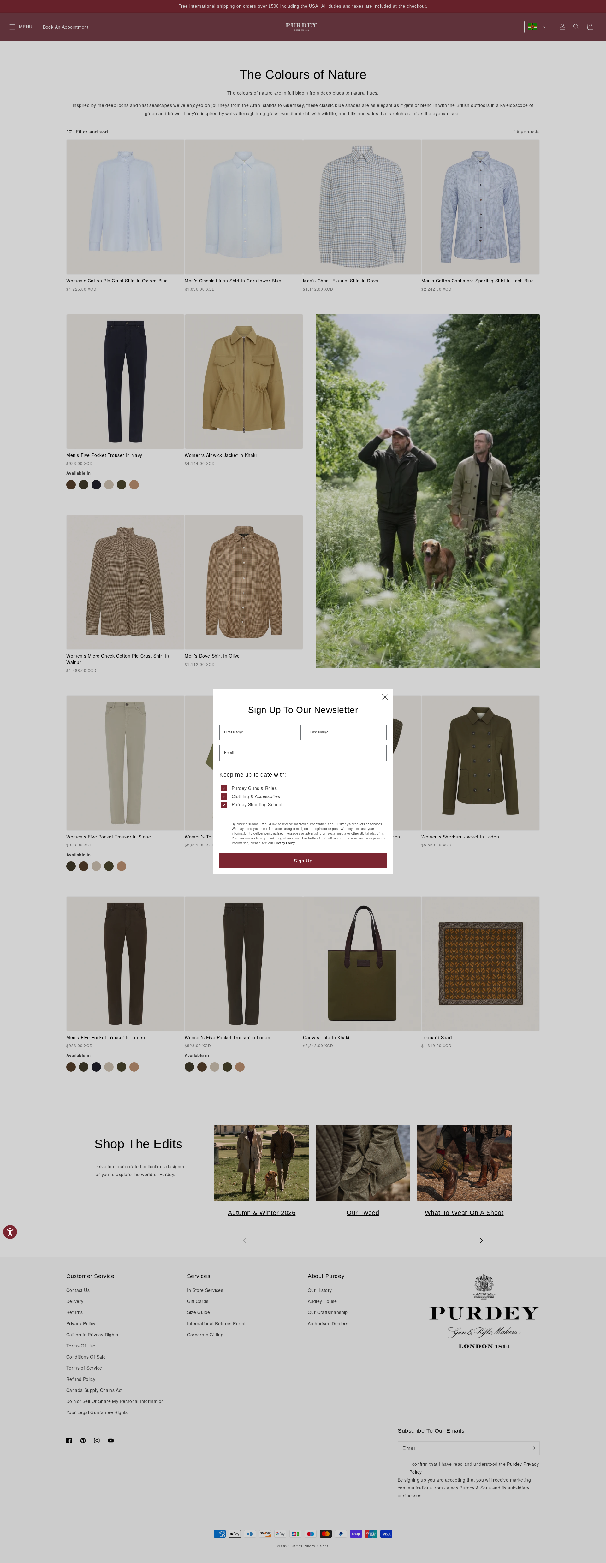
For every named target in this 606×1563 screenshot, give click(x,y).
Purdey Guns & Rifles (254, 788)
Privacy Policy (284, 843)
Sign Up (303, 860)
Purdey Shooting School (257, 804)
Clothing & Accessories (256, 796)
